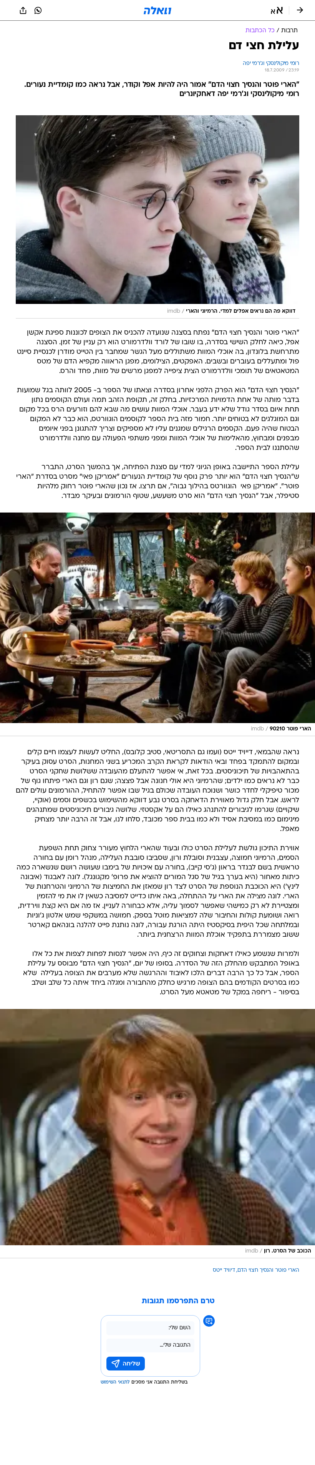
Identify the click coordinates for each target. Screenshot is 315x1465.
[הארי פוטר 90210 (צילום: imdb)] (157, 624)
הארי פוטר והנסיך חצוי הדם (268, 1270)
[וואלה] (157, 10)
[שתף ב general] (23, 10)
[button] (277, 10)
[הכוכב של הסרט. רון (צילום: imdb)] (157, 1133)
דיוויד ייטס (224, 1270)
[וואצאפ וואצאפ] (38, 10)
